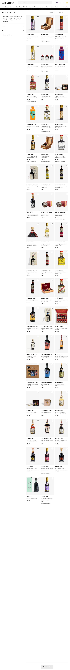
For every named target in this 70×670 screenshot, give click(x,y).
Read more (5, 21)
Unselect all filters (7, 35)
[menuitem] (3, 6)
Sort (60, 12)
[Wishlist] (63, 2)
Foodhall (9, 12)
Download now (43, 9)
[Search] (19, 2)
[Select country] (57, 2)
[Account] (60, 2)
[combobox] (36, 2)
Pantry (14, 12)
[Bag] (67, 2)
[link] (33, 37)
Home (3, 12)
